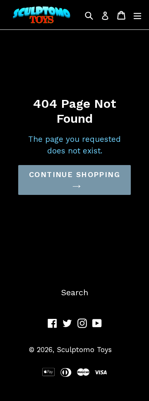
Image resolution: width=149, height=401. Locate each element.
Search (74, 292)
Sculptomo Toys (84, 349)
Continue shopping (74, 174)
